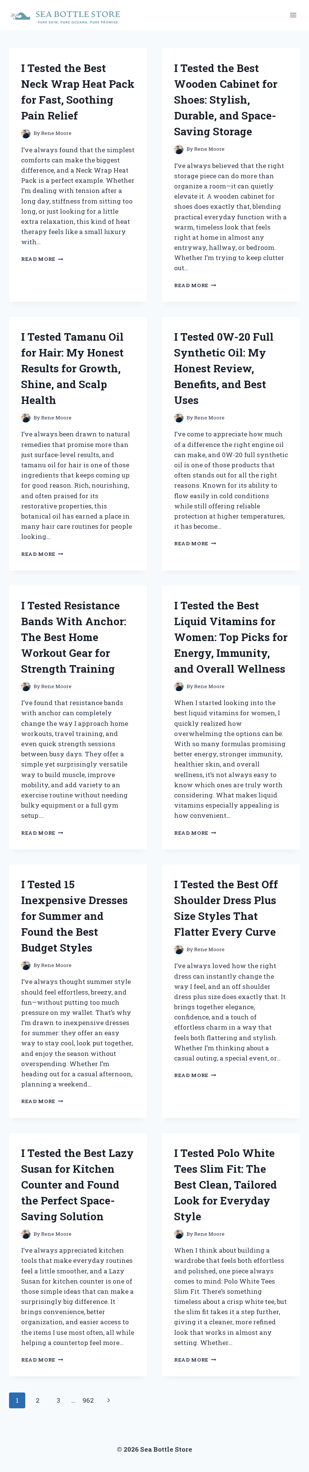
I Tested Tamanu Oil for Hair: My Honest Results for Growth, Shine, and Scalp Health (72, 368)
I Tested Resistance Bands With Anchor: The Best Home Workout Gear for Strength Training (73, 637)
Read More (42, 259)
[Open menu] (293, 15)
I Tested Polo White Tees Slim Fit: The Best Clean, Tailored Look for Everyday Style (225, 1184)
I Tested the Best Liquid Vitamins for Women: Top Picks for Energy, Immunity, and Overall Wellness (231, 637)
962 (88, 1400)
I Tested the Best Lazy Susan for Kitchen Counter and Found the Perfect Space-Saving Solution (77, 1184)
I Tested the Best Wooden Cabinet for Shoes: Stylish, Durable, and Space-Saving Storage (225, 99)
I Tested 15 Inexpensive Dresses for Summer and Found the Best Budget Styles (74, 916)
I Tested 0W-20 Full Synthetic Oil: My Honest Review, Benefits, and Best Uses (224, 368)
